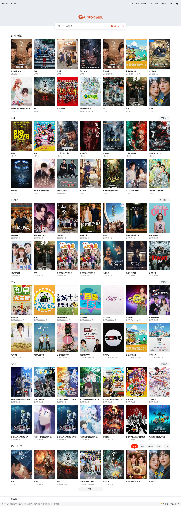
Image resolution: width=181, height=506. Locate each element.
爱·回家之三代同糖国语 (64, 273)
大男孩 (13, 153)
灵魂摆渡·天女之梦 (155, 153)
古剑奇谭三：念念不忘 (156, 191)
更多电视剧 (163, 200)
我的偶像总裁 (15, 273)
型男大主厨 (14, 317)
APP (165, 4)
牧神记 (36, 481)
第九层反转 (83, 153)
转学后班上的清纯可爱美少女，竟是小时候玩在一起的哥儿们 (90, 399)
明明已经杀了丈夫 (40, 235)
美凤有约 (14, 355)
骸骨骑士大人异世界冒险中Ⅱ (20, 437)
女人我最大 (106, 317)
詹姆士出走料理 (62, 317)
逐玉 (12, 481)
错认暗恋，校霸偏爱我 (41, 191)
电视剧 (143, 4)
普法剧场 (106, 355)
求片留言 (165, 504)
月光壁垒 (106, 273)
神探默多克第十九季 (132, 235)
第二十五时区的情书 (132, 191)
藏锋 (127, 108)
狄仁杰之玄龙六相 (63, 153)
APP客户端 (173, 504)
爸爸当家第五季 (131, 71)
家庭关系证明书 (131, 273)
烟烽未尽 (106, 153)
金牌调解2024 (85, 355)
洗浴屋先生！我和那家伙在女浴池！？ (21, 108)
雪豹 (104, 108)
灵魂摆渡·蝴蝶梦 (131, 153)
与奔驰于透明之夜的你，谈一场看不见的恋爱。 (44, 437)
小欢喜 (59, 71)
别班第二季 (152, 273)
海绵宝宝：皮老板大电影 (157, 437)
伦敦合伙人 (152, 355)
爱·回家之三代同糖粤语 (87, 273)
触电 (35, 153)
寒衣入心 (83, 191)
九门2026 (83, 71)
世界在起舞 (152, 399)
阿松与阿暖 (14, 235)
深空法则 (14, 191)
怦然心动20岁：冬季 (87, 481)
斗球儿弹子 (129, 399)
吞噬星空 (106, 437)
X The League (154, 317)
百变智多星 (83, 317)
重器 (35, 71)
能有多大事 (83, 235)
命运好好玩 (129, 317)
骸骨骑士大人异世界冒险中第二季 (67, 437)
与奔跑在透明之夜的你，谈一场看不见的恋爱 (90, 437)
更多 (89, 489)
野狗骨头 (152, 108)
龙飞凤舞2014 (61, 108)
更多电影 (164, 118)
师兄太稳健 (152, 71)
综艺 (150, 4)
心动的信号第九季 (63, 355)
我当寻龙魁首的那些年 (110, 191)
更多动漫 (164, 364)
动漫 (156, 4)
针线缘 (105, 235)
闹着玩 (36, 317)
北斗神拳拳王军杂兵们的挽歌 (135, 437)
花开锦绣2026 (16, 71)
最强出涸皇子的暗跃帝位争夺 (20, 399)
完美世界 (106, 481)
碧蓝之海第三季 (39, 399)
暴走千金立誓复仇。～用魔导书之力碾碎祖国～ (67, 399)
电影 (137, 4)
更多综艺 (164, 282)
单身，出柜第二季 (155, 235)
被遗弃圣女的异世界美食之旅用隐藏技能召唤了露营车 (113, 399)
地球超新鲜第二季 (86, 108)
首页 (131, 4)
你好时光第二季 (39, 355)
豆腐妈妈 (60, 235)
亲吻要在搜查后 (62, 191)
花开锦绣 (106, 71)
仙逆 (35, 108)
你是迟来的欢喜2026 (133, 481)
